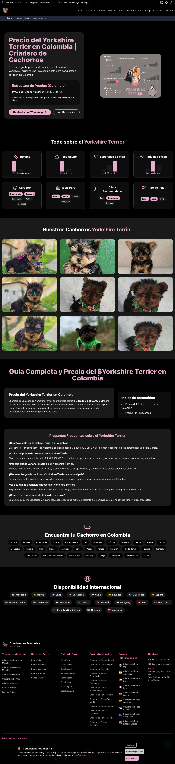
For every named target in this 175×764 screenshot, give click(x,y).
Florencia (125, 542)
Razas (19, 18)
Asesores (158, 10)
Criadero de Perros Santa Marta (101, 700)
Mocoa (52, 549)
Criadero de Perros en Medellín (12, 661)
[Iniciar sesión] (171, 2)
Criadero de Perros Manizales (98, 712)
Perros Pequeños (38, 664)
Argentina (19, 594)
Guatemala (40, 602)
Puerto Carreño (131, 549)
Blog (147, 10)
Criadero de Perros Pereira (101, 695)
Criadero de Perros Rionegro (98, 723)
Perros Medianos (38, 669)
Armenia (26, 542)
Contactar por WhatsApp (28, 112)
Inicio (80, 10)
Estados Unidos (15, 602)
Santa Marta (74, 555)
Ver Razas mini (66, 112)
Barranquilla (41, 542)
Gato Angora (66, 686)
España (157, 594)
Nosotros (91, 10)
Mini (26, 18)
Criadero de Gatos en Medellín (11, 668)
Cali (85, 542)
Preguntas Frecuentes (138, 412)
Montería (65, 549)
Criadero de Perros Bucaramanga (98, 688)
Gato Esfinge (66, 682)
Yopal (146, 555)
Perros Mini (36, 660)
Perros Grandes (38, 673)
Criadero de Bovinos (11, 679)
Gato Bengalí (66, 669)
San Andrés (31, 555)
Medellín (29, 549)
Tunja (102, 555)
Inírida (150, 542)
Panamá (103, 602)
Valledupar (115, 555)
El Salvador (136, 594)
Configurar (130, 745)
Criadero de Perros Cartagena (98, 681)
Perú (142, 602)
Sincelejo (90, 555)
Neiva (78, 549)
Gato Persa (65, 660)
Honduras (63, 602)
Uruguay (93, 610)
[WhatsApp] (166, 2)
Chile (56, 594)
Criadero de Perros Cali (100, 669)
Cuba (96, 594)
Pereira (101, 549)
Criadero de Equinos (11, 674)
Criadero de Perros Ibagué (101, 706)
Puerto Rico (162, 602)
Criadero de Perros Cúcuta (101, 718)
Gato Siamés (66, 664)
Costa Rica (76, 594)
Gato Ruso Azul (67, 691)
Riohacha (160, 549)
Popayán (114, 549)
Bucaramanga (71, 542)
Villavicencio (132, 555)
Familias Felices (107, 10)
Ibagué (138, 542)
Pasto (89, 549)
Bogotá (56, 542)
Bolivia (38, 594)
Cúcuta (111, 542)
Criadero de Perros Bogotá (101, 664)
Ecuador (114, 594)
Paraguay (123, 602)
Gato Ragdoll (66, 678)
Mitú (41, 549)
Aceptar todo (131, 758)
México (83, 602)
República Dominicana (66, 610)
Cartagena (97, 542)
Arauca (13, 542)
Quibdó (147, 549)
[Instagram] (161, 2)
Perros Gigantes (38, 678)
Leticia (162, 542)
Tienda (169, 10)
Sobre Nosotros (9, 687)
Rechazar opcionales (134, 752)
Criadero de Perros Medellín (102, 660)
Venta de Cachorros (129, 10)
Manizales (15, 549)
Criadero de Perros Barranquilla (98, 674)
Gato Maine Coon (68, 673)
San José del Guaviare (53, 555)
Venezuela (115, 610)
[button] (29, 256)
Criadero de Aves (10, 683)
